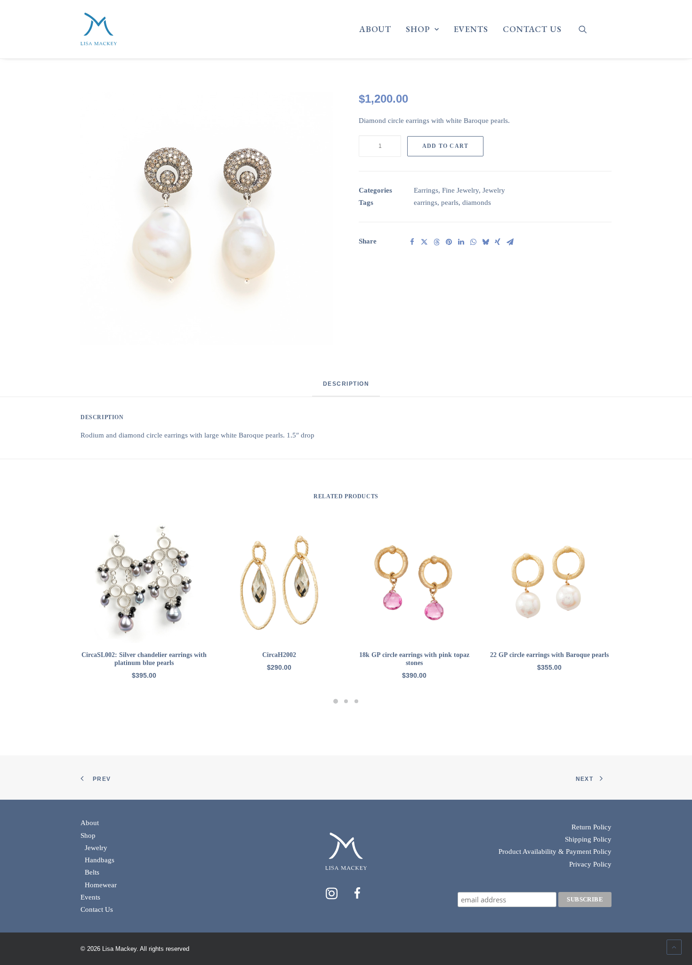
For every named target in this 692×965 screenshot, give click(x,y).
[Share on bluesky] (485, 242)
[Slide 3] (356, 701)
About (375, 29)
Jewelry (494, 190)
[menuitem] (375, 29)
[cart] (605, 33)
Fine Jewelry (460, 190)
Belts (92, 872)
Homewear (101, 885)
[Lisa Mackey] (98, 29)
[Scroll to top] (674, 946)
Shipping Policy (588, 839)
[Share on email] (509, 242)
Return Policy (591, 827)
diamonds (476, 202)
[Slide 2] (346, 701)
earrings (425, 202)
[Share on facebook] (412, 242)
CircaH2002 (279, 654)
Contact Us (532, 29)
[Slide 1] (335, 701)
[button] (589, 29)
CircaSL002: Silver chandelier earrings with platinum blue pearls (144, 658)
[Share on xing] (497, 242)
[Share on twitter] (424, 242)
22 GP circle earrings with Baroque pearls (549, 654)
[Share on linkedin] (461, 242)
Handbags (99, 860)
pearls (450, 202)
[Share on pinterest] (448, 242)
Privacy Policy (590, 864)
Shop (418, 29)
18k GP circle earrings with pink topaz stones (414, 658)
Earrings (426, 190)
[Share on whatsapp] (473, 242)
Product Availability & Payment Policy (555, 851)
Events (471, 29)
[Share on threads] (436, 242)
